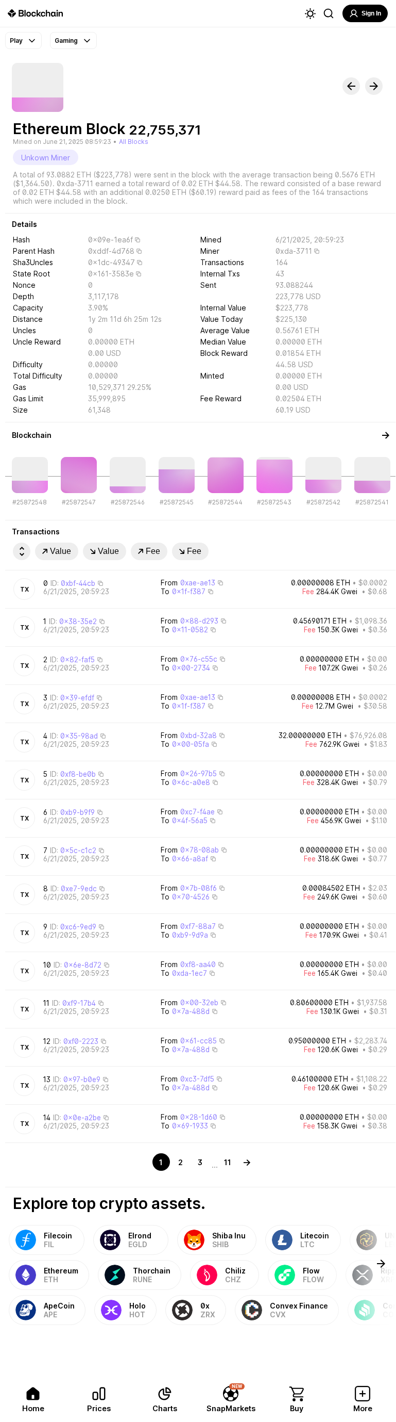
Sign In (371, 13)
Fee (153, 551)
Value (60, 551)
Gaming (66, 40)
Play (16, 40)
